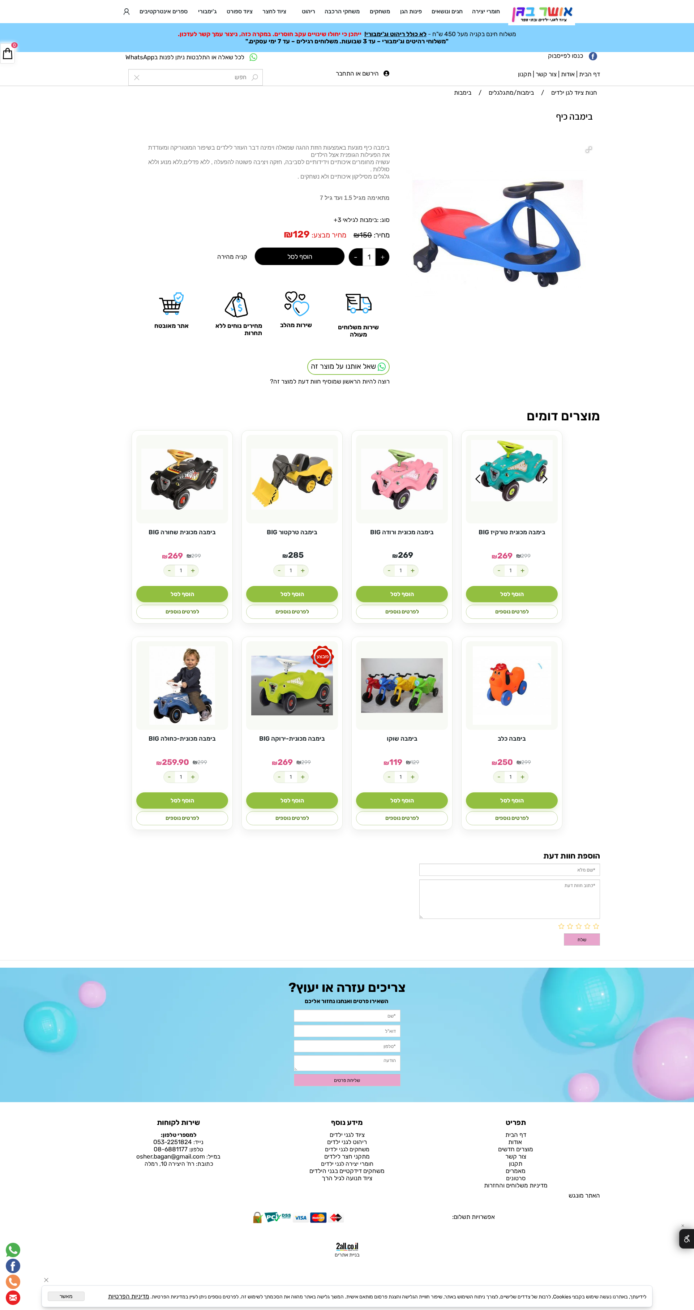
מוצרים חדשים (515, 1149)
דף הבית (589, 74)
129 (301, 234)
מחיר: (381, 235)
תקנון (524, 74)
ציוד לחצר (274, 11)
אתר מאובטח (171, 325)
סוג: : (383, 219)
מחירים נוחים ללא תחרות (238, 329)
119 (395, 762)
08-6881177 (171, 1149)
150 (366, 235)
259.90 (175, 762)
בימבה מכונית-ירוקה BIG (292, 738)
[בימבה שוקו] (402, 685)
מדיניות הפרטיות (128, 1296)
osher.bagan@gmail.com (170, 1156)
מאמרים (516, 1170)
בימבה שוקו (402, 738)
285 (296, 555)
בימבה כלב (512, 738)
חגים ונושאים (447, 11)
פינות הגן (411, 11)
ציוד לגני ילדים (347, 1134)
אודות (568, 74)
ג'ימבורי (207, 11)
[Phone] (13, 1282)
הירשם (370, 73)
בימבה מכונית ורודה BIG (402, 532)
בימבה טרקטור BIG (292, 532)
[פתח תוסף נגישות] (686, 1239)
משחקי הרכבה (342, 11)
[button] (590, 150)
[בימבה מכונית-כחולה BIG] (182, 685)
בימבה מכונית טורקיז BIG (512, 532)
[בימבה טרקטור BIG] (292, 479)
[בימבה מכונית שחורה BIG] (182, 479)
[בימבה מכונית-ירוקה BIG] (292, 685)
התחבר (345, 73)
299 (526, 556)
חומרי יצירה (486, 11)
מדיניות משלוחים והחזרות (516, 1185)
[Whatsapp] (13, 1250)
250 (505, 762)
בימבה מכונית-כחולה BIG (182, 738)
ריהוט (308, 11)
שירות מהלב (296, 325)
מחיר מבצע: (328, 235)
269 (505, 556)
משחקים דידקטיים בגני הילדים (347, 1170)
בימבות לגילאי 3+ (355, 219)
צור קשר (546, 74)
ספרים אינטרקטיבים (164, 11)
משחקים (380, 11)
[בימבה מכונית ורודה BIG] (402, 479)
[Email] (13, 1297)
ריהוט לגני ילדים (347, 1142)
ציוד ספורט (240, 11)
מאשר (66, 1296)
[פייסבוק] (13, 1266)
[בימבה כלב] (512, 685)
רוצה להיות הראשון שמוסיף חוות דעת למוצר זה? (330, 381)
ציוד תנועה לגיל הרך (347, 1178)
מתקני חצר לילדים (347, 1156)
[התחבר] (126, 11)
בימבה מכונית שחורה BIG (182, 532)
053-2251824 (172, 1142)
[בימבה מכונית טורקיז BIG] (512, 470)
